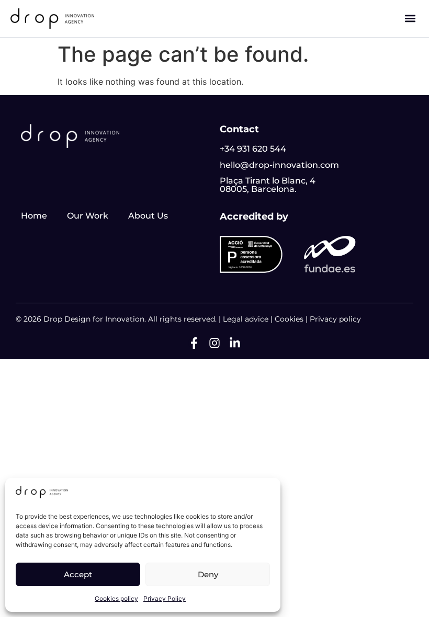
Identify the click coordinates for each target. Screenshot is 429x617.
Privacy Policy (164, 598)
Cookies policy (116, 598)
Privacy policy (335, 319)
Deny (208, 574)
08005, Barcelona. (258, 189)
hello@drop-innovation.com (279, 165)
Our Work (87, 215)
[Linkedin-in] (235, 343)
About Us (148, 215)
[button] (410, 18)
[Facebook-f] (194, 343)
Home (34, 215)
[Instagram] (214, 343)
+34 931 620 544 (253, 149)
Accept (78, 574)
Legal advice (245, 319)
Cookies (289, 319)
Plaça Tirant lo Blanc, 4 (267, 181)
